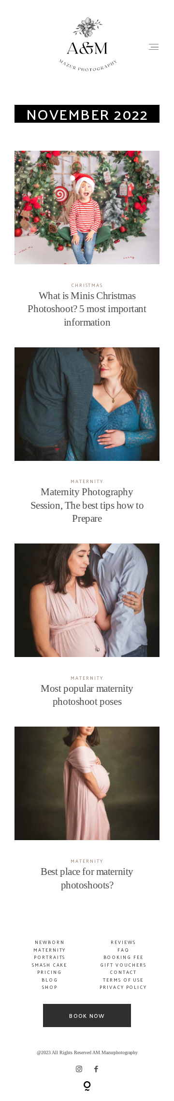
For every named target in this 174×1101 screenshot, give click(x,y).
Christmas (87, 285)
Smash (42, 964)
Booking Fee (123, 957)
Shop (50, 987)
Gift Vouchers (123, 964)
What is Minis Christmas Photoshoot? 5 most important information (87, 245)
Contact (123, 972)
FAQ (123, 949)
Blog (50, 979)
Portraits (49, 957)
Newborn (49, 942)
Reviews (123, 942)
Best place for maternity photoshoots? (87, 815)
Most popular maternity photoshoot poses (87, 631)
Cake (60, 964)
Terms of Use (123, 979)
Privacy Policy (123, 987)
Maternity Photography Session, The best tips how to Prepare (87, 442)
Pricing (49, 972)
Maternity (87, 481)
